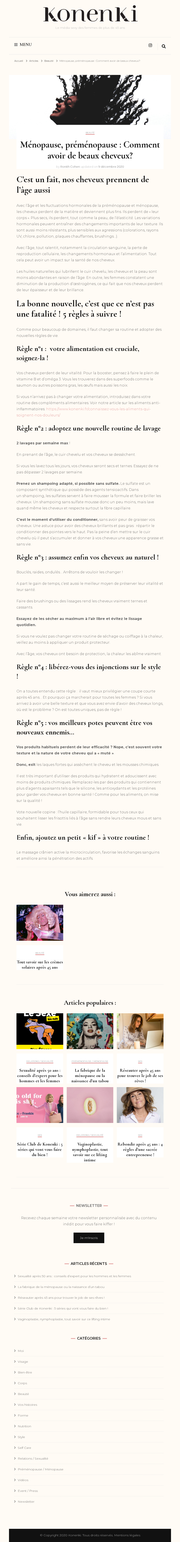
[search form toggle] (164, 46)
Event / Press (28, 1491)
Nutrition (24, 1426)
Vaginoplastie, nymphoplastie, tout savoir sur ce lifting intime (90, 1152)
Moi (140, 1061)
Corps (22, 1383)
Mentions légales (127, 1535)
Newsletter (26, 1502)
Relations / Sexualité (39, 1061)
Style (21, 1437)
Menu (26, 44)
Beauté (90, 132)
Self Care (24, 1448)
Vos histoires (27, 1405)
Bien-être (25, 1372)
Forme (23, 1415)
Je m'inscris (89, 1238)
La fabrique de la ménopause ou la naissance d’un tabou (90, 1076)
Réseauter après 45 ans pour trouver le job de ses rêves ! (140, 1076)
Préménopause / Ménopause (90, 1061)
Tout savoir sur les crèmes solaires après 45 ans (40, 964)
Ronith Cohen (70, 166)
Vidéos (23, 1480)
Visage (23, 1362)
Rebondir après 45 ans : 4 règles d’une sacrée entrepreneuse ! (140, 1149)
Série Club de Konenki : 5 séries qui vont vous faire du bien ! (40, 1149)
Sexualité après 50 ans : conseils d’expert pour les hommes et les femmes (40, 1076)
